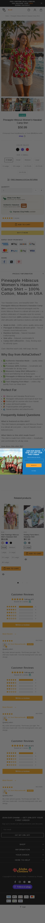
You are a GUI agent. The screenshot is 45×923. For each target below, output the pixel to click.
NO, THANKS (34, 470)
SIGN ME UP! (34, 465)
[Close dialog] (43, 450)
